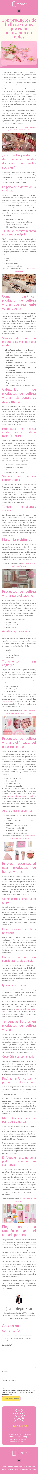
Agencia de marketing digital (20, 1469)
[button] (19, 11)
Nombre (5, 1372)
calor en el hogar (8, 701)
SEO (34, 1469)
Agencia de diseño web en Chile (19, 1434)
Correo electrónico (9, 1380)
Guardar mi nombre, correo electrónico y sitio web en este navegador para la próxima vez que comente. (18, 1392)
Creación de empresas (16, 1442)
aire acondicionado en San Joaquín (20, 796)
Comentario (7, 1345)
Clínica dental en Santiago (17, 1439)
